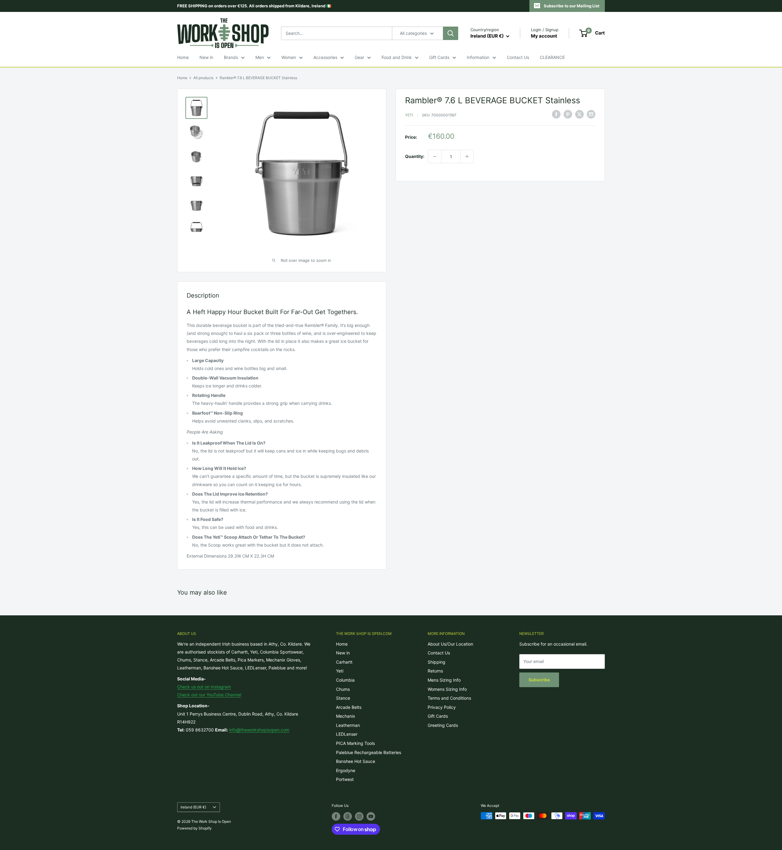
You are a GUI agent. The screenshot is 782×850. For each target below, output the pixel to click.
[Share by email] (591, 114)
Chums (343, 689)
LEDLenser (346, 734)
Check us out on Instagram (204, 686)
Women (288, 57)
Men (259, 57)
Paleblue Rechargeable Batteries (368, 752)
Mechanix (345, 716)
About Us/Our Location (450, 644)
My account (544, 36)
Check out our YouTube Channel (209, 694)
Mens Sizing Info (444, 680)
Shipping (436, 662)
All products (203, 77)
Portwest (345, 779)
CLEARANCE (552, 57)
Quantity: (414, 156)
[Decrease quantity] (434, 156)
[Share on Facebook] (556, 114)
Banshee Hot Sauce (355, 761)
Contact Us (518, 57)
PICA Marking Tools (355, 743)
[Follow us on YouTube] (371, 816)
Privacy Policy (442, 707)
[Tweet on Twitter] (579, 114)
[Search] (450, 33)
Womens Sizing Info (447, 689)
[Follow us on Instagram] (359, 816)
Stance (343, 698)
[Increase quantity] (467, 156)
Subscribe (539, 679)
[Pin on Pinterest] (568, 114)
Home (183, 57)
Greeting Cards (443, 725)
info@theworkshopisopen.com (259, 729)
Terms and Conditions (449, 698)
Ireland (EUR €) (193, 807)
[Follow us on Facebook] (336, 816)
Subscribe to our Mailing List (571, 5)
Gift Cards (439, 57)
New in (206, 57)
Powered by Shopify (194, 828)
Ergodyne (345, 770)
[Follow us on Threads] (347, 816)
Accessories (325, 57)
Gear (359, 57)
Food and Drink (397, 57)
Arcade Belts (348, 707)
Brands (231, 57)
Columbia (345, 680)
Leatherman (348, 725)
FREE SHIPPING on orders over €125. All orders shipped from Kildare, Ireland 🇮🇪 (254, 5)
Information (478, 57)
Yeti (409, 115)
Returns (435, 670)
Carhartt (344, 662)
